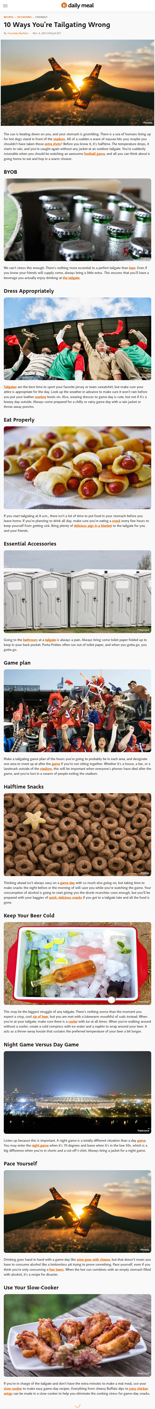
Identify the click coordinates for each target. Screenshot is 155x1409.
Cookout (41, 17)
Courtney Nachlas (18, 33)
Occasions (24, 17)
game (56, 764)
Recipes (8, 17)
